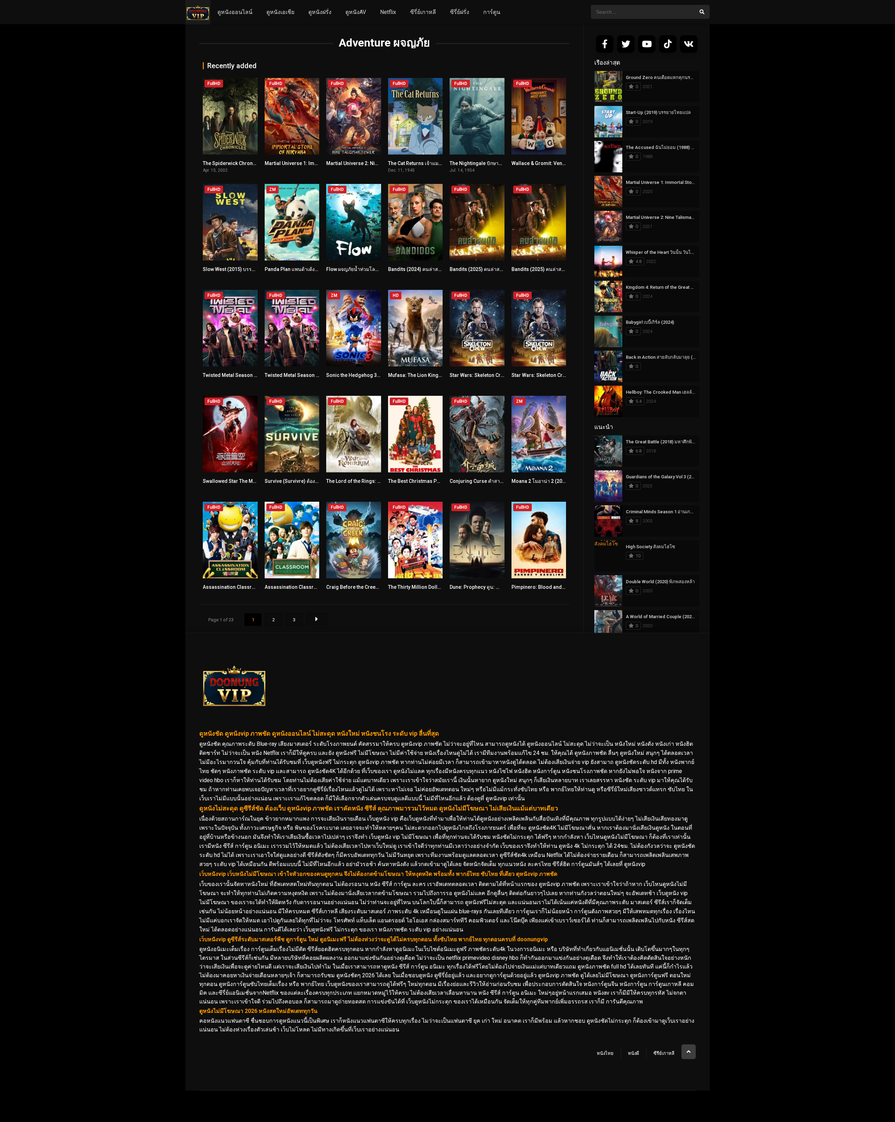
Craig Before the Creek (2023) (360, 587)
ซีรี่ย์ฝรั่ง (459, 12)
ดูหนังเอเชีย (280, 12)
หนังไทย (605, 1053)
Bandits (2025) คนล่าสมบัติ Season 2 (490, 269)
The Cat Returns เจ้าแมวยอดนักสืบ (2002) (433, 163)
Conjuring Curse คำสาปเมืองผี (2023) (491, 481)
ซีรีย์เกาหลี (663, 1053)
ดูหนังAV (355, 12)
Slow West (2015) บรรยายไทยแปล (240, 269)
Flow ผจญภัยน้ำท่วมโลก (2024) (360, 269)
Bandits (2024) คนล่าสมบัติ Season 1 (429, 269)
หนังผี (633, 1053)
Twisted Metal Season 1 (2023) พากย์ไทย (248, 375)
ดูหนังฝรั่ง (319, 12)
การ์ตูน (491, 12)
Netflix (388, 12)
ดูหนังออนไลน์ (234, 12)
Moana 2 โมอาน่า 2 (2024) (540, 481)
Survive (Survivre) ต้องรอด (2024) (302, 481)
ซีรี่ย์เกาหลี (423, 12)
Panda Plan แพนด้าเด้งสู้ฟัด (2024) (302, 269)
